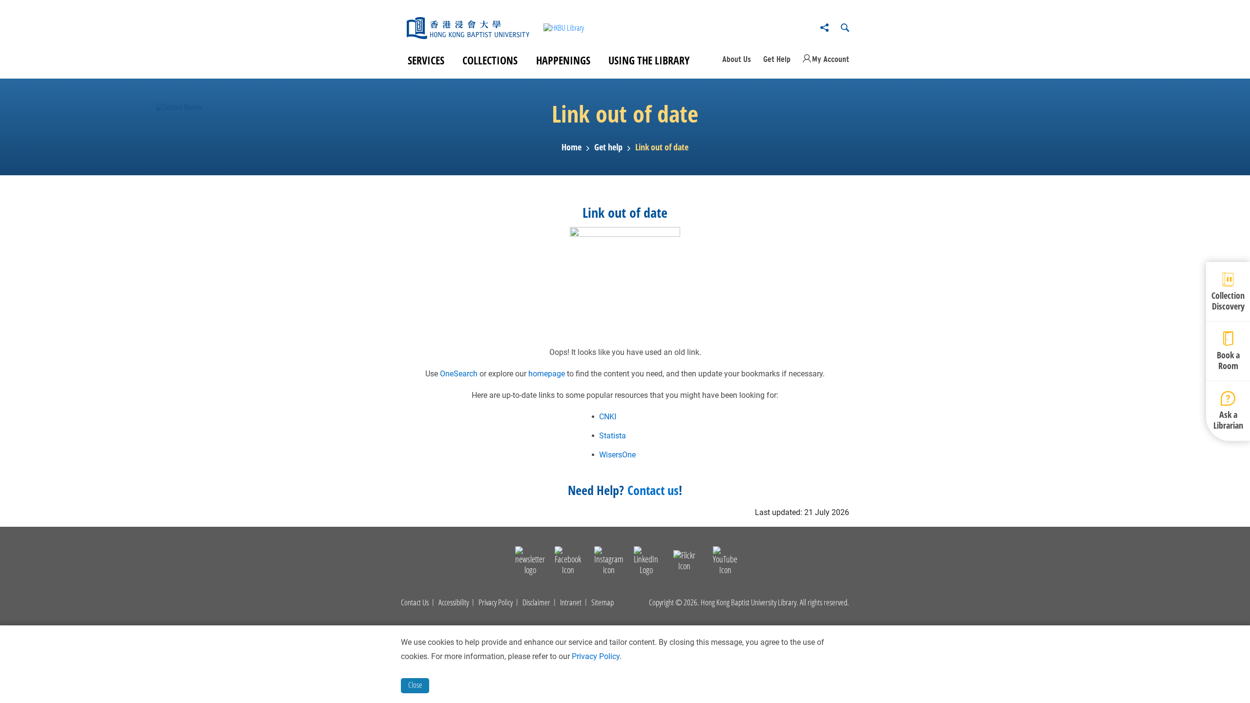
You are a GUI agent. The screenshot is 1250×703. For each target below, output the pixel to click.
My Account (830, 59)
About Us (736, 59)
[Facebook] (568, 562)
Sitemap (602, 602)
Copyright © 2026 (673, 602)
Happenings (563, 60)
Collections (490, 60)
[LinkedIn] (646, 562)
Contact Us (415, 602)
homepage (546, 373)
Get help (608, 147)
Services (426, 60)
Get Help (777, 59)
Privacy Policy (496, 602)
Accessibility (453, 602)
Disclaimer (536, 602)
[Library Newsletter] (530, 562)
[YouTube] (725, 562)
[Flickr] (684, 562)
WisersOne (617, 454)
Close (415, 685)
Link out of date (661, 147)
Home (572, 147)
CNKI (607, 416)
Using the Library (648, 60)
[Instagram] (608, 562)
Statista (612, 435)
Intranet (571, 602)
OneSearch (459, 373)
